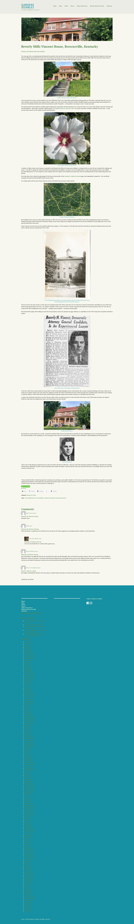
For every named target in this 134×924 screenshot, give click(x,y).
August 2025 (28, 660)
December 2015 (29, 874)
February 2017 (29, 848)
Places (72, 6)
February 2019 (29, 803)
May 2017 (27, 842)
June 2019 (27, 796)
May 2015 (27, 887)
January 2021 (28, 761)
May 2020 (27, 776)
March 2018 (28, 824)
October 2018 (28, 811)
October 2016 (28, 855)
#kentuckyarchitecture (60, 498)
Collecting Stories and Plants (33, 624)
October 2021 (28, 744)
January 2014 (28, 908)
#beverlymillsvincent (30, 498)
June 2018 (27, 818)
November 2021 (29, 742)
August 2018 (28, 815)
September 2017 (29, 835)
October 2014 (28, 898)
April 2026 (28, 647)
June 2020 (27, 774)
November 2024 (29, 675)
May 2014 (27, 904)
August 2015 (28, 882)
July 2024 (27, 683)
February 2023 (29, 714)
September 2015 (29, 880)
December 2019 (29, 785)
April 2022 (28, 733)
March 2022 (28, 735)
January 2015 (28, 895)
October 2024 (28, 677)
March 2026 (28, 649)
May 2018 (27, 820)
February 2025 (29, 669)
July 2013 (27, 909)
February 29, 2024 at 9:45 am (29, 554)
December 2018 (29, 807)
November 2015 (29, 876)
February (24, 51)
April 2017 (28, 844)
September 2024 (29, 679)
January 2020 (28, 783)
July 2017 (27, 839)
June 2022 (27, 729)
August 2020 (28, 770)
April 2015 (28, 889)
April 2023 (28, 710)
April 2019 (28, 800)
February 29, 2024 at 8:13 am (32, 542)
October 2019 (28, 789)
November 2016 (29, 854)
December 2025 (29, 655)
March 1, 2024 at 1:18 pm (28, 571)
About (66, 6)
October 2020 (28, 766)
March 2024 (28, 690)
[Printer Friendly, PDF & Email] (25, 486)
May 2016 (27, 865)
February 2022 (29, 736)
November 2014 (29, 896)
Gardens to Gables (31, 613)
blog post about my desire (67, 108)
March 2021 (28, 757)
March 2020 (28, 779)
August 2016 (28, 859)
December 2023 (29, 696)
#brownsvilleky (39, 498)
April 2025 (28, 666)
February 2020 (29, 781)
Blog (60, 6)
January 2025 (28, 671)
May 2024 (27, 686)
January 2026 (28, 653)
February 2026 (29, 651)
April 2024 (28, 688)
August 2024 (28, 681)
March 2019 (28, 802)
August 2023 (28, 703)
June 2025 (27, 662)
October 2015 (28, 878)
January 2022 (28, 738)
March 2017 (28, 846)
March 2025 (28, 668)
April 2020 (28, 777)
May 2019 (27, 798)
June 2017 (27, 841)
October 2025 (28, 656)
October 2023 (28, 699)
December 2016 (29, 852)
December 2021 (29, 740)
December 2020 (29, 762)
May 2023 (27, 709)
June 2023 (27, 707)
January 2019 (28, 805)
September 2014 (29, 900)
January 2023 (28, 716)
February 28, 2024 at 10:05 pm (30, 529)
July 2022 (27, 727)
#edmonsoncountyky (49, 498)
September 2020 (29, 768)
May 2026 (27, 645)
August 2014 (28, 902)
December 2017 (29, 829)
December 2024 (29, 673)
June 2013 (27, 911)
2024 (30, 51)
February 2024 (29, 692)
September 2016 (29, 857)
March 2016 (28, 869)
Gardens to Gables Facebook (73, 176)
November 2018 (29, 809)
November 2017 (29, 831)
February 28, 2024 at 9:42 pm (29, 516)
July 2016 (27, 861)
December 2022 (29, 718)
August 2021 (28, 748)
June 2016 (27, 863)
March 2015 (28, 891)
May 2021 (27, 753)
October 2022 (28, 722)
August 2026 (28, 642)
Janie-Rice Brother (39, 51)
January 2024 (28, 694)
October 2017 (28, 833)
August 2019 (28, 792)
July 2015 (27, 883)
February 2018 (29, 826)
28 (27, 51)
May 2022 (27, 731)
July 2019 (27, 794)
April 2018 (28, 822)
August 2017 (28, 837)
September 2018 (29, 813)
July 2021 (27, 749)
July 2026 (27, 643)
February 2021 (29, 759)
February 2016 (29, 870)
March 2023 (28, 712)
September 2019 (29, 790)
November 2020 (29, 764)
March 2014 (28, 906)
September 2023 (29, 701)
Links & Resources (82, 6)
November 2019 (29, 787)
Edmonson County (31, 495)
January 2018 (28, 828)
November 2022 (29, 720)
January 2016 (28, 872)
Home (55, 6)
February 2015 (29, 893)
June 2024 (27, 684)
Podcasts (109, 6)
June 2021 (27, 751)
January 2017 (28, 850)
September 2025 (29, 658)
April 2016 (28, 867)
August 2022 (28, 725)
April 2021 (28, 755)
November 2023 (29, 697)
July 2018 (27, 816)
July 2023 (27, 705)
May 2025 (27, 664)
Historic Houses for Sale (97, 6)
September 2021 (29, 746)
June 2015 (27, 885)
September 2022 (29, 723)
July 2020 (27, 772)
